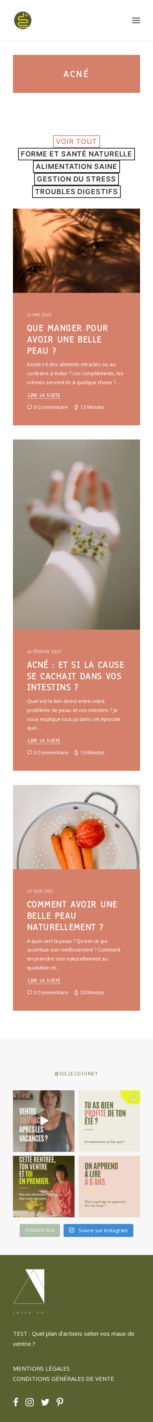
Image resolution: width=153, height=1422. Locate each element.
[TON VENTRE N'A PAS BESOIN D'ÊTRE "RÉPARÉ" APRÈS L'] (109, 1121)
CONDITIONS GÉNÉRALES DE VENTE (63, 1378)
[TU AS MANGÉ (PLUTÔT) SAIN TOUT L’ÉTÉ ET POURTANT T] (44, 1121)
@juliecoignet (76, 1073)
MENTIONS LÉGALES (41, 1368)
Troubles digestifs (76, 191)
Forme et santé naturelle (77, 154)
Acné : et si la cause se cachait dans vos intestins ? (75, 676)
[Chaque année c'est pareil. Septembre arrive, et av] (44, 1186)
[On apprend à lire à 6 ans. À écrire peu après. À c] (109, 1186)
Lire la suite (44, 395)
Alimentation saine (76, 166)
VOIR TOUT (76, 141)
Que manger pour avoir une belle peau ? (68, 339)
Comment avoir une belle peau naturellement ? (72, 915)
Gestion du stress (76, 179)
